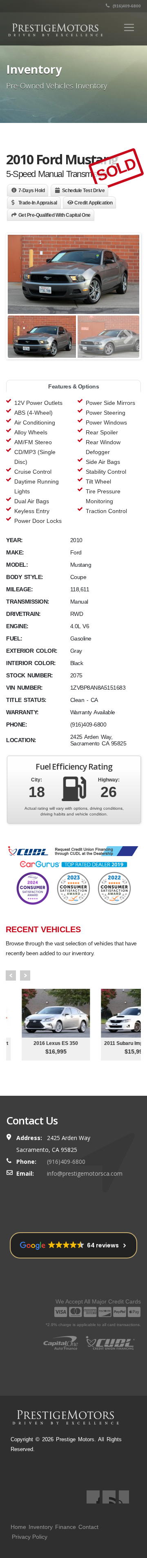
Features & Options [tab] (73, 386)
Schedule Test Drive (83, 190)
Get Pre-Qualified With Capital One (54, 215)
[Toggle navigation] (129, 27)
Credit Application (93, 203)
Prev (11, 975)
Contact (88, 1527)
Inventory (41, 1527)
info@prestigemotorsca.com (84, 1173)
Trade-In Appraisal (37, 203)
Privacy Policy (29, 1536)
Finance (65, 1527)
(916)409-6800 (126, 6)
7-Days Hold (31, 190)
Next (25, 975)
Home (18, 1527)
